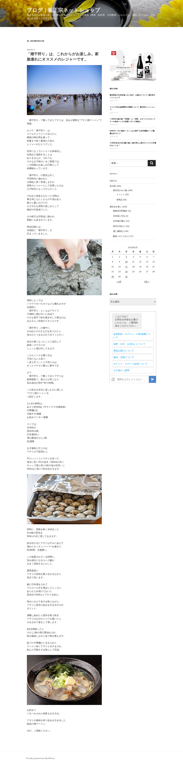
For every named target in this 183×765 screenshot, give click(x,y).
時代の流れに (119, 226)
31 (126, 276)
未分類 (113, 186)
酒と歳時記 (118, 231)
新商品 (120, 199)
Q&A (112, 181)
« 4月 (119, 281)
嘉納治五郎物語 (120, 211)
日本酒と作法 (119, 216)
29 (113, 276)
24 (126, 271)
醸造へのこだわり (121, 236)
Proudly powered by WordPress (40, 758)
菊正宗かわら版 (120, 190)
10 (126, 262)
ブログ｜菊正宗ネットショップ (63, 10)
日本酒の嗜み (119, 221)
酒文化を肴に (116, 207)
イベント (121, 194)
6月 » (146, 281)
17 (126, 267)
